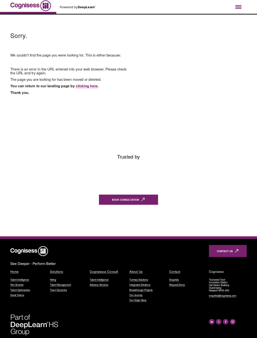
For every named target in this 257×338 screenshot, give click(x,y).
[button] (240, 160)
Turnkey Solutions (138, 279)
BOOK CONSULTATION (125, 199)
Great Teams (17, 295)
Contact (174, 271)
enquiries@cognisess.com (222, 295)
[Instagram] (232, 322)
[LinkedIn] (212, 322)
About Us (135, 271)
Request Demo (177, 284)
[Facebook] (226, 322)
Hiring (53, 279)
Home (14, 271)
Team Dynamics (58, 290)
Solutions (56, 271)
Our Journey (135, 295)
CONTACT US (225, 251)
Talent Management (60, 284)
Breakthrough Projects (140, 290)
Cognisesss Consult (104, 271)
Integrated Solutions (139, 284)
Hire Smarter (17, 284)
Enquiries (174, 279)
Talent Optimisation (20, 290)
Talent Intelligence (19, 279)
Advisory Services (99, 284)
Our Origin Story (137, 300)
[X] (219, 322)
